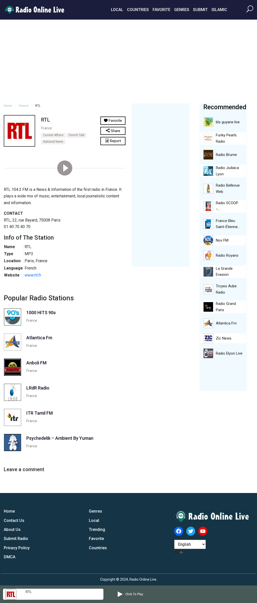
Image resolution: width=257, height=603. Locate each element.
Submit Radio (16, 538)
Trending (97, 529)
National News (53, 141)
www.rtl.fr (33, 275)
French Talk (76, 135)
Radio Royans (227, 255)
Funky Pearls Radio (226, 138)
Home (8, 105)
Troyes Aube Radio (226, 289)
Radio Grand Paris (226, 306)
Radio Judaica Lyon (227, 171)
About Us (12, 529)
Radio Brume (226, 154)
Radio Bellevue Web (228, 188)
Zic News (223, 338)
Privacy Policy (17, 547)
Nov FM (222, 240)
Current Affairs (53, 135)
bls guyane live (228, 122)
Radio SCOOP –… (227, 206)
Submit (200, 9)
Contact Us (14, 520)
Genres (181, 9)
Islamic (219, 9)
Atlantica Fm (226, 323)
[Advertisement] (128, 61)
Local (117, 9)
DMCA (9, 557)
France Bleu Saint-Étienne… (228, 223)
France (23, 105)
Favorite (161, 9)
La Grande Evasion (224, 271)
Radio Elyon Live (229, 353)
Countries (138, 9)
